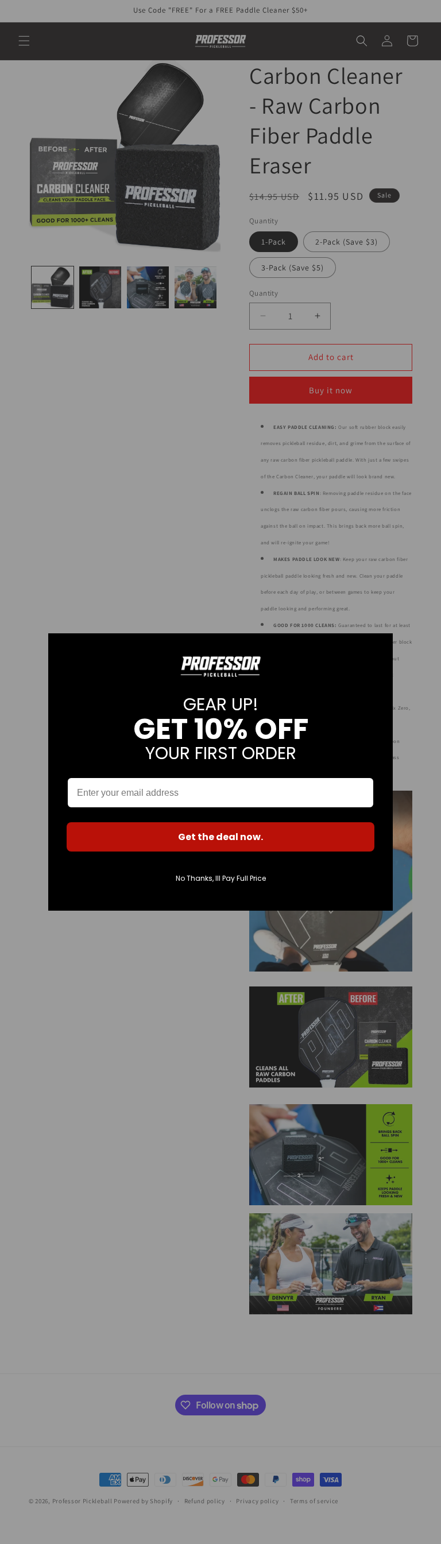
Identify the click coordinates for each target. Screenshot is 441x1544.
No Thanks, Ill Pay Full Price (221, 878)
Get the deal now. (220, 836)
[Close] (379, 647)
